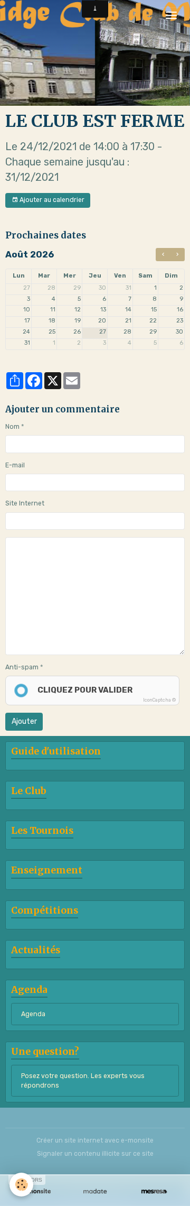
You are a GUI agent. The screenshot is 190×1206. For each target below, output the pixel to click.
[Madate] (95, 1191)
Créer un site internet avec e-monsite (95, 1140)
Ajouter (24, 721)
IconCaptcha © (159, 700)
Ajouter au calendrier (51, 200)
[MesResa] (154, 1191)
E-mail (15, 465)
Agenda (33, 1014)
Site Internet (24, 503)
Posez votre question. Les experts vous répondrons (83, 1080)
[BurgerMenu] (171, 15)
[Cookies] (21, 1184)
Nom (12, 426)
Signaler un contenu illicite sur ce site (95, 1153)
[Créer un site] (36, 1191)
